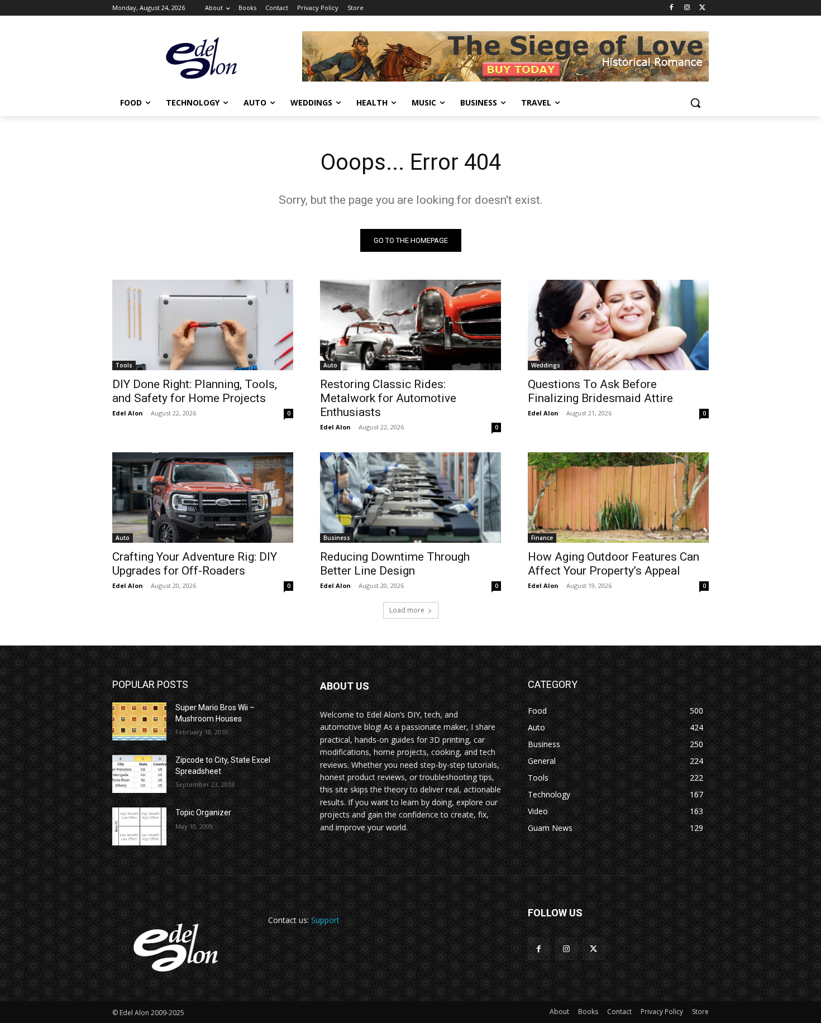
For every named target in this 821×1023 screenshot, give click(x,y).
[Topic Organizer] (139, 826)
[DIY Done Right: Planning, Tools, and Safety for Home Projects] (202, 325)
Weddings (545, 365)
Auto (330, 365)
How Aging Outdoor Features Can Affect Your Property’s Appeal (613, 563)
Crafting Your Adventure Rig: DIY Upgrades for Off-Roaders (194, 563)
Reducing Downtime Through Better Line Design (395, 563)
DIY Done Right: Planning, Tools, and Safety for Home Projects (194, 391)
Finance (542, 538)
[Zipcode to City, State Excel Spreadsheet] (139, 774)
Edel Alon (127, 413)
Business (336, 538)
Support (325, 920)
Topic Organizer (203, 812)
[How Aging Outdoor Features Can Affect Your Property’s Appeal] (618, 497)
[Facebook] (671, 8)
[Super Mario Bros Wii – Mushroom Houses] (139, 721)
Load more (406, 610)
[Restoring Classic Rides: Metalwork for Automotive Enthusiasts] (410, 325)
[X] (702, 8)
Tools (124, 365)
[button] (695, 102)
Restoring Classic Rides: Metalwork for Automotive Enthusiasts (388, 398)
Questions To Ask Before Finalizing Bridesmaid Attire (600, 391)
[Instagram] (686, 8)
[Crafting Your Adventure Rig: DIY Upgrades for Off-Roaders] (202, 497)
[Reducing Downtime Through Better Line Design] (410, 497)
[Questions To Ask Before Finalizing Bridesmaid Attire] (618, 325)
